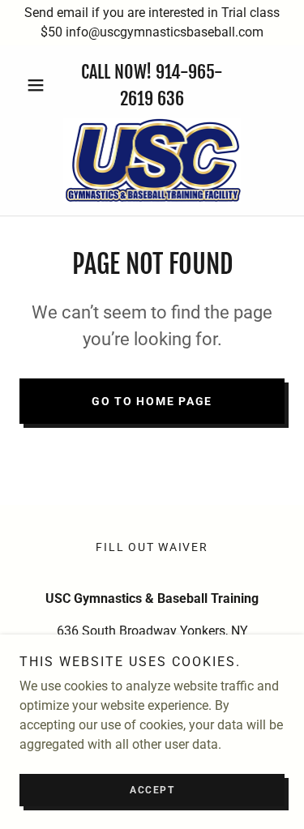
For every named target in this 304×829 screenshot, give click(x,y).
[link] (152, 160)
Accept (152, 790)
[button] (39, 85)
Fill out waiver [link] (152, 547)
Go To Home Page (152, 401)
